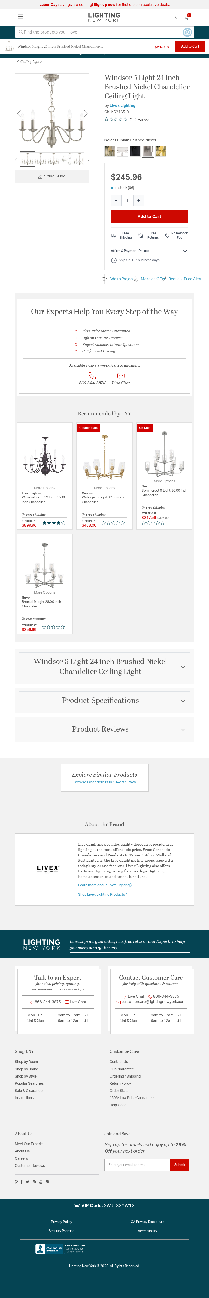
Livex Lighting (122, 106)
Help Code (118, 1105)
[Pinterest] (16, 1182)
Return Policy (120, 1083)
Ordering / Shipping (125, 1076)
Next (85, 113)
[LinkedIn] (47, 1182)
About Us (22, 1151)
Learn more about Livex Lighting (104, 885)
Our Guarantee (122, 1069)
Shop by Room (26, 1062)
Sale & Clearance (29, 1091)
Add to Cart (190, 46)
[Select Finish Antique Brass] (109, 151)
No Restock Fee (179, 235)
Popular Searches (29, 1083)
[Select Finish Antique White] (122, 151)
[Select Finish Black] (135, 151)
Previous (18, 113)
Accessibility (147, 1231)
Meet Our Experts (29, 1144)
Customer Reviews (30, 1166)
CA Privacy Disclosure (147, 1222)
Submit (179, 1165)
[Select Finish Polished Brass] (160, 151)
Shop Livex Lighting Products (102, 894)
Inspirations (24, 1098)
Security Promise (61, 1231)
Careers (21, 1158)
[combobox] (104, 32)
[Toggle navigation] (21, 17)
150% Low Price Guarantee (132, 1098)
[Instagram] (34, 1182)
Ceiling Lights (31, 61)
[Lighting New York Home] (104, 17)
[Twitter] (27, 1182)
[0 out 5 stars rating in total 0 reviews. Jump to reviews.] (114, 522)
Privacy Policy (61, 1222)
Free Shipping (125, 235)
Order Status (120, 1091)
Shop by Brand (26, 1069)
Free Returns (153, 235)
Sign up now (104, 5)
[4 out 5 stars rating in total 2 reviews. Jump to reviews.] (55, 522)
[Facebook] (21, 1182)
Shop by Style (26, 1076)
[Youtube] (40, 1182)
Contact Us (119, 1062)
